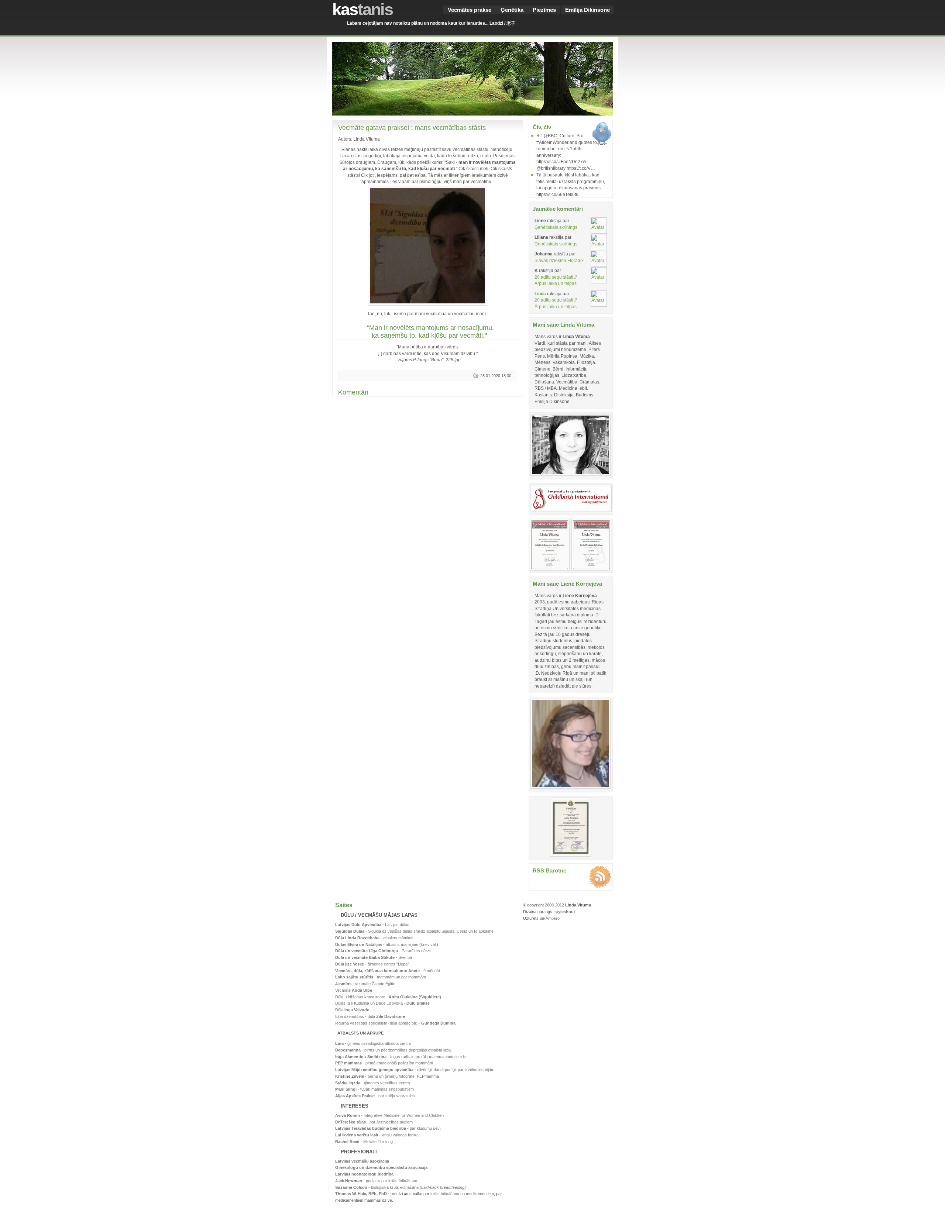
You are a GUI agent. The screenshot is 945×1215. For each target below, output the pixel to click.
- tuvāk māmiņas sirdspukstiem (374, 1089)
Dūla (352, 1010)
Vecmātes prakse (469, 10)
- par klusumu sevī (388, 1128)
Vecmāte (353, 990)
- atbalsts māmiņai (374, 938)
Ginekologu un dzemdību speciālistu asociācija (381, 1167)
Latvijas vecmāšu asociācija (362, 1161)
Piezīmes (544, 10)
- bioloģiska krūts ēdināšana (400, 1187)
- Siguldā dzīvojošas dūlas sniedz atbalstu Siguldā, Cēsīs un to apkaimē (414, 931)
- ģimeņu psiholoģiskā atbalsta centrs (373, 1043)
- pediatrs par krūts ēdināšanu (376, 1180)
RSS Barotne (549, 870)
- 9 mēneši (387, 970)
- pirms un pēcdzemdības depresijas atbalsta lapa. (393, 1050)
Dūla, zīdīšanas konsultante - (388, 997)
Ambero (553, 918)
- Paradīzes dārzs (383, 951)
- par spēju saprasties (375, 1096)
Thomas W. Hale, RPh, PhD (361, 1193)
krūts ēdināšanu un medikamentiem (462, 1193)
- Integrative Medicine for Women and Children (389, 1115)
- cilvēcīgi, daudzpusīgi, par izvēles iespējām (414, 1069)
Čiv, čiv (542, 127)
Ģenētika (512, 10)
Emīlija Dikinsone (587, 10)
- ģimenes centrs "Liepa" (372, 964)
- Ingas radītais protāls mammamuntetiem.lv (400, 1056)
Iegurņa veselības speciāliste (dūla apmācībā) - (395, 1023)
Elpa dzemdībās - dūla (370, 1016)
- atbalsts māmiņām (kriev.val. (386, 944)
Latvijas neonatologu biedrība (364, 1174)
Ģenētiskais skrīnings (556, 227)
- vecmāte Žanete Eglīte (365, 983)
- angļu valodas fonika (377, 1135)
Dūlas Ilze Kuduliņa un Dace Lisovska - (382, 1003)
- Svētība (373, 957)
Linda (540, 293)
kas (362, 9)
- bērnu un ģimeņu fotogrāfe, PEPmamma (387, 1076)
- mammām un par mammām (380, 977)
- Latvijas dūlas (372, 924)
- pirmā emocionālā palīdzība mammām (384, 1063)
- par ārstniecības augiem (374, 1122)
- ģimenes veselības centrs (372, 1083)
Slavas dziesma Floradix (559, 260)
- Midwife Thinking (364, 1141)
